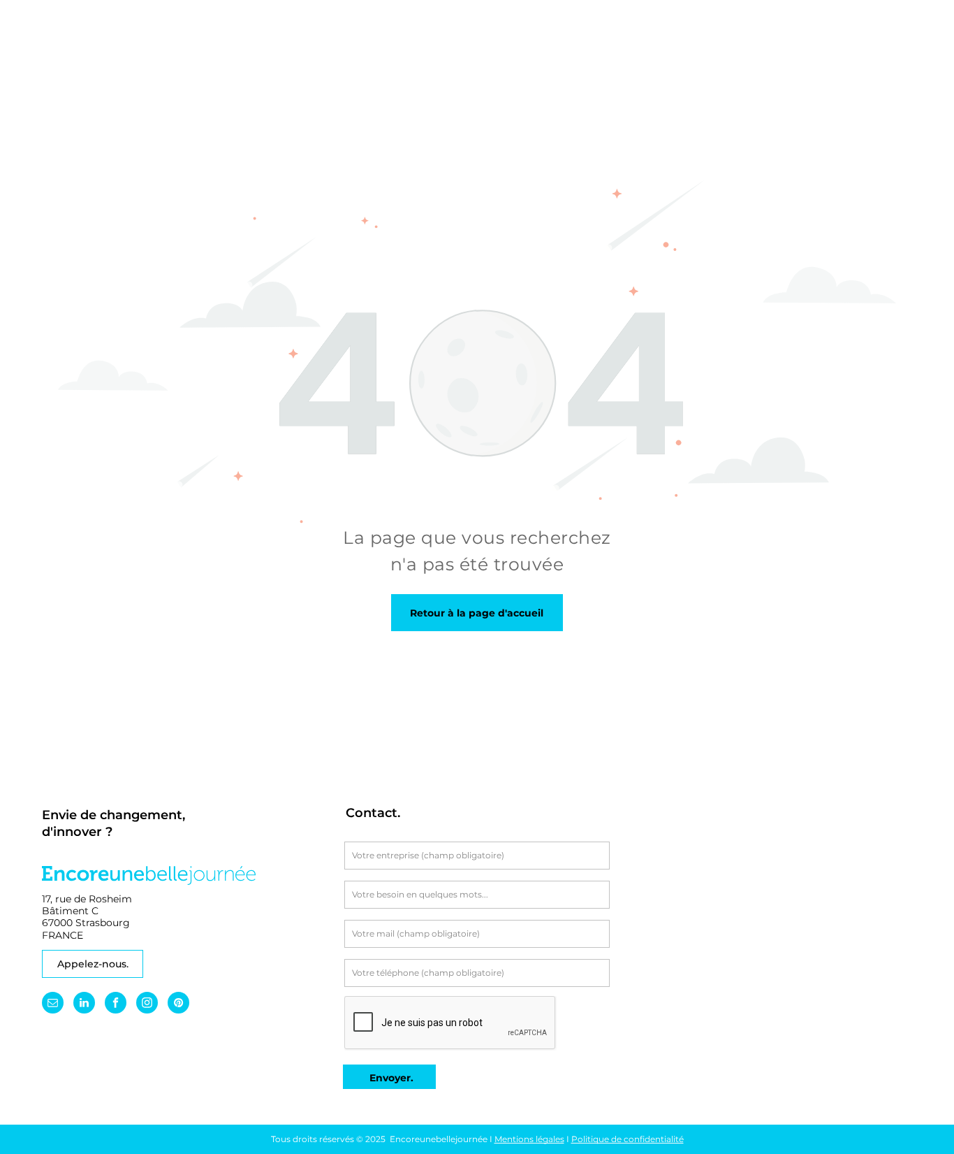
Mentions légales (529, 1139)
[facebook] (115, 1004)
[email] (53, 1004)
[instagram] (147, 1004)
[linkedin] (84, 1004)
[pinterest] (178, 1004)
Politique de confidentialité (627, 1139)
